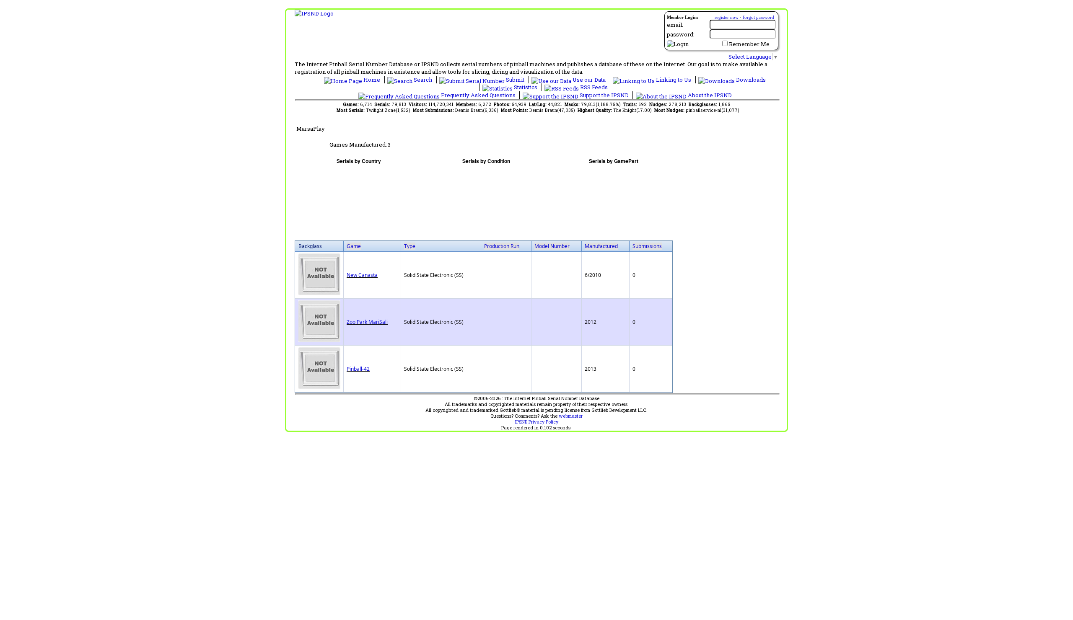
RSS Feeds (593, 87)
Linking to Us (673, 79)
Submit (515, 79)
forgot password (758, 17)
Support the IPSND (604, 95)
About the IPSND (709, 95)
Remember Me (749, 44)
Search (422, 79)
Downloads (750, 79)
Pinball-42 (358, 368)
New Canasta (362, 275)
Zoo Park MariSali (367, 322)
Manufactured (601, 246)
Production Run (501, 246)
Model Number (552, 246)
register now (727, 17)
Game (354, 246)
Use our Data (589, 79)
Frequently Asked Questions (478, 95)
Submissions (647, 246)
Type (409, 246)
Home (371, 79)
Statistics (526, 87)
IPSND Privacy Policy (536, 422)
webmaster (571, 416)
